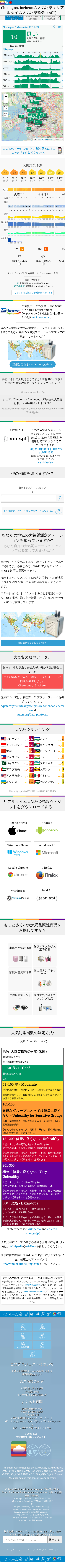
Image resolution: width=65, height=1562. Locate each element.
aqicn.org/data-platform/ (32, 714)
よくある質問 (32, 1401)
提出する (54, 1540)
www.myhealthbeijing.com (21, 1264)
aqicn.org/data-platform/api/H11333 (46, 450)
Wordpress (18, 890)
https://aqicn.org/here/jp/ (32, 392)
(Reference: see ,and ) (32, 1142)
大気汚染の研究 (32, 1381)
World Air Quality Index (33, 1291)
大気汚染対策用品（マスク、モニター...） (32, 1418)
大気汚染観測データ (32, 1408)
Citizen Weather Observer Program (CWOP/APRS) (31, 1489)
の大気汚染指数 (21, 27)
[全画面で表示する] (59, 27)
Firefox (47, 867)
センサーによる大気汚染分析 (32, 1394)
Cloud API (47, 890)
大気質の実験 (32, 1391)
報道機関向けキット (32, 1374)
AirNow (31, 1246)
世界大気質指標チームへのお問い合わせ (31, 1371)
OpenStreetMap (45, 139)
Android (47, 823)
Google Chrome (18, 867)
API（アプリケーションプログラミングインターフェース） (32, 1423)
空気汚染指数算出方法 (32, 1411)
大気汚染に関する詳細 (32, 1388)
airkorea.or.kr (41, 317)
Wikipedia (16, 1246)
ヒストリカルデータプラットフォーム (32, 1427)
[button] (34, 96)
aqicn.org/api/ (45, 461)
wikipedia (34, 1229)
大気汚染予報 (32, 1414)
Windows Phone (18, 845)
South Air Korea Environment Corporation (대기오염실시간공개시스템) (32, 1494)
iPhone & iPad (18, 823)
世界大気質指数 (33, 1284)
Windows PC (47, 845)
